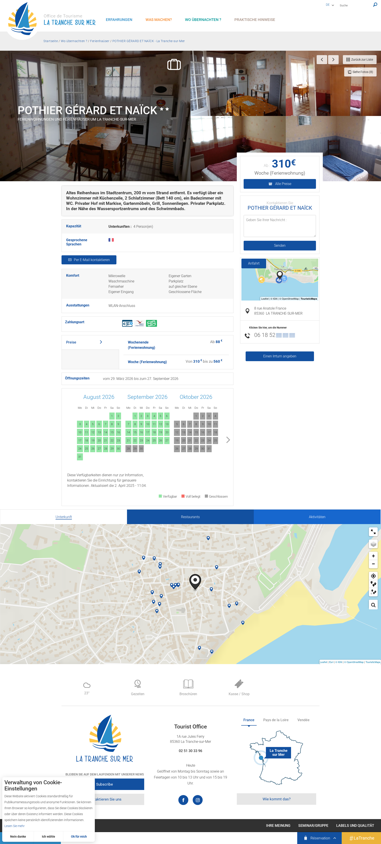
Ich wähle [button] (48, 836)
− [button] (373, 564)
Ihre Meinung (278, 825)
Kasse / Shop (239, 694)
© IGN (338, 662)
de (328, 4)
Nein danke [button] (18, 836)
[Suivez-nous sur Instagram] (198, 800)
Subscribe (104, 784)
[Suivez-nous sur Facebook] (183, 800)
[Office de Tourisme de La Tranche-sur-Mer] (54, 21)
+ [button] (373, 556)
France (248, 720)
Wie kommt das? (277, 799)
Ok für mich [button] (79, 836)
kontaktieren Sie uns (104, 799)
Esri (331, 662)
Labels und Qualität (355, 825)
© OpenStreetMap (354, 662)
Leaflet (323, 662)
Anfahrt (254, 263)
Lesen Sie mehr (14, 826)
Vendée (303, 720)
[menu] (119, 20)
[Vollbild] (373, 532)
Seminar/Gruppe (313, 825)
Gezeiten (137, 694)
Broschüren (188, 694)
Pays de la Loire (276, 720)
